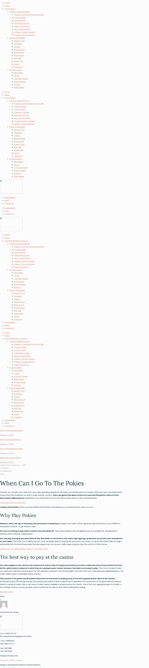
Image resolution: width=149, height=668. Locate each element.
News (7, 200)
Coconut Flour (19, 20)
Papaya (17, 47)
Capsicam (18, 67)
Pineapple (18, 44)
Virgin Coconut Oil (21, 26)
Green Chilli (18, 61)
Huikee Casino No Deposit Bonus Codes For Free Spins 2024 (24, 549)
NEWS (7, 325)
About (7, 6)
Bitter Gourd (19, 52)
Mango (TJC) (19, 41)
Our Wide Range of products (16, 241)
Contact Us (9, 203)
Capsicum (18, 319)
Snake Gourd (19, 55)
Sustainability (10, 197)
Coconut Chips (20, 17)
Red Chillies (18, 73)
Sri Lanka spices (15, 70)
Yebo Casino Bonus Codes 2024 (13, 502)
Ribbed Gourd (19, 49)
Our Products (10, 9)
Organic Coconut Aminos (24, 35)
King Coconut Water (22, 29)
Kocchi (16, 64)
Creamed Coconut (21, 23)
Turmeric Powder (21, 79)
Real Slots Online (6, 592)
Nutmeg (17, 84)
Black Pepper (19, 87)
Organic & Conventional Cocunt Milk (29, 15)
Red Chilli (17, 58)
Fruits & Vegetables (17, 38)
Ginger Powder (20, 81)
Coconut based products (19, 12)
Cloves (16, 76)
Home (7, 3)
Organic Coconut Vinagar (24, 32)
